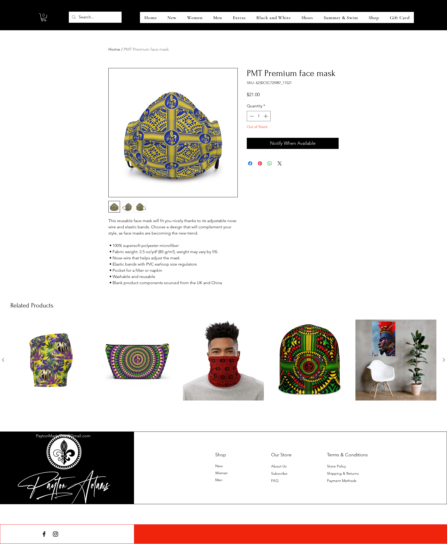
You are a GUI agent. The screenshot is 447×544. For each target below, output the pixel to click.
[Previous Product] (3, 360)
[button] (43, 17)
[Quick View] (51, 360)
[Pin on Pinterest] (260, 163)
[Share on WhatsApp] (270, 163)
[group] (223, 368)
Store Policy (336, 466)
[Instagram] (55, 534)
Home (114, 49)
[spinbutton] (259, 116)
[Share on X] (280, 163)
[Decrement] (251, 116)
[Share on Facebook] (250, 163)
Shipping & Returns (343, 473)
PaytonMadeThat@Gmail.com (63, 435)
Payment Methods (342, 480)
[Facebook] (44, 534)
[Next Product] (444, 360)
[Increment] (266, 116)
